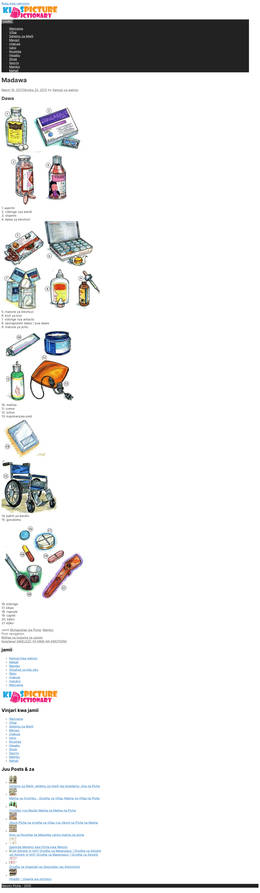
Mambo (14, 67)
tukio (12, 48)
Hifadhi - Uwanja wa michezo (30, 879)
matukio (15, 681)
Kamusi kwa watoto (23, 658)
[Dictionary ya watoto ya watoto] (30, 17)
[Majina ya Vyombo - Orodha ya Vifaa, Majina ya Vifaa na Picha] (13, 794)
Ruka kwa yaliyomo (16, 3)
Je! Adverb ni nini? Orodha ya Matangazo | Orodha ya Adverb (53, 854)
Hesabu (14, 55)
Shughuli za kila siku (23, 670)
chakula (14, 44)
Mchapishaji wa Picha (25, 630)
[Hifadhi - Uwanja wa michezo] (13, 875)
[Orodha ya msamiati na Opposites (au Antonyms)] (13, 863)
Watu (12, 673)
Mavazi (14, 40)
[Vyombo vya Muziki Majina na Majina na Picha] (13, 806)
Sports (14, 63)
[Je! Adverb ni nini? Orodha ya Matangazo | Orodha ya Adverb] (55, 851)
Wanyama (16, 28)
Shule (13, 59)
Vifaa (13, 32)
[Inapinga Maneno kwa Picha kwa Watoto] (13, 843)
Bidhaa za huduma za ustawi (22, 637)
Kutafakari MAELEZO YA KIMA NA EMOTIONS (34, 641)
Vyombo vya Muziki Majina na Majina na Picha (42, 810)
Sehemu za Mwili (21, 36)
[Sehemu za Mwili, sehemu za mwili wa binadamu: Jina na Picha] (13, 782)
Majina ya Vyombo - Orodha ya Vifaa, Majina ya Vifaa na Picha (54, 798)
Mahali (13, 70)
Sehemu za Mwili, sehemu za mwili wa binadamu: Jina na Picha (54, 786)
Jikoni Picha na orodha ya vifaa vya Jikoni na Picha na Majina (53, 822)
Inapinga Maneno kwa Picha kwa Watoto (38, 847)
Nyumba (15, 51)
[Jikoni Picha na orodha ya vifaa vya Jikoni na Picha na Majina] (13, 819)
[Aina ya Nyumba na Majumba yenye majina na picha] (13, 831)
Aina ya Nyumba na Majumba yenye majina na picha (46, 835)
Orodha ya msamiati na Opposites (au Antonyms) (44, 867)
